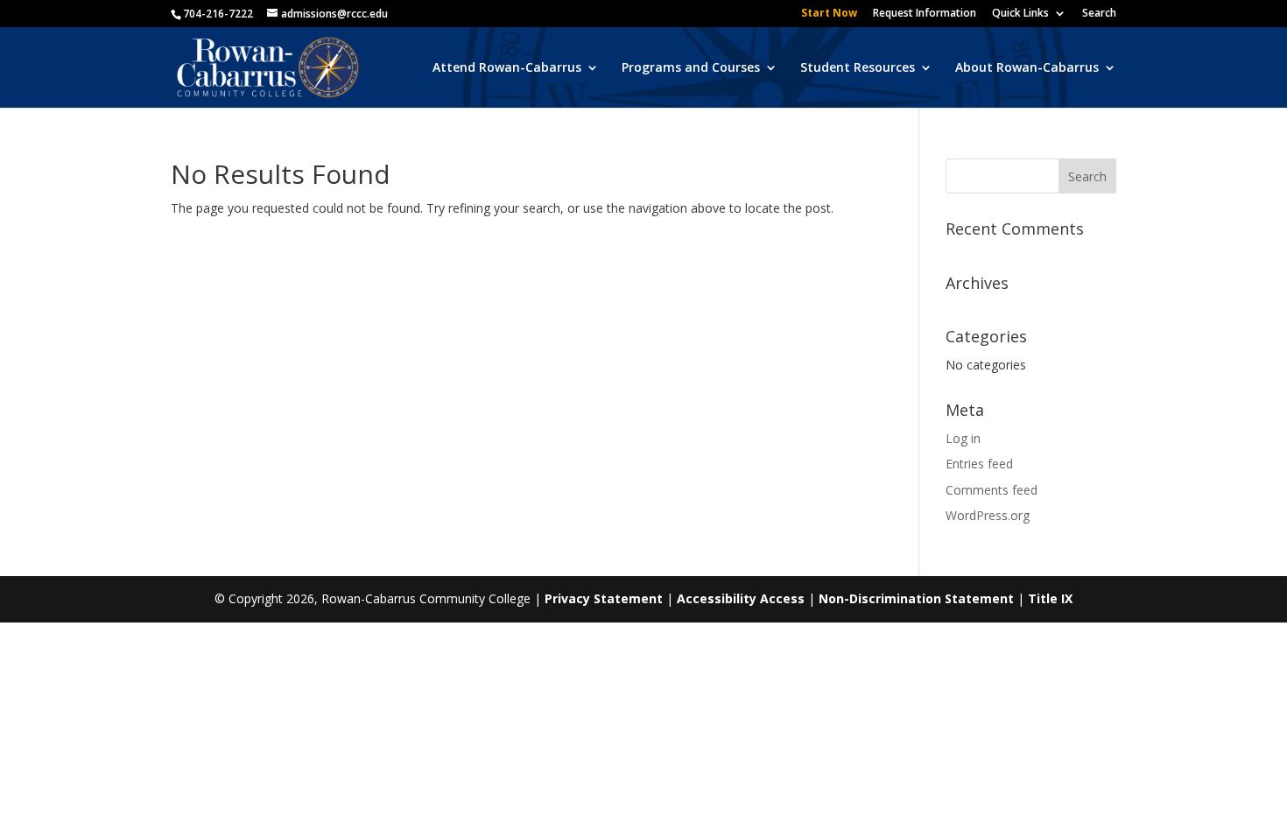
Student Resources (857, 68)
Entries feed (979, 463)
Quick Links (1020, 14)
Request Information (924, 14)
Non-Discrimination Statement (916, 598)
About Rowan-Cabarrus (1027, 68)
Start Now (829, 14)
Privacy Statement (604, 598)
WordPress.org (988, 515)
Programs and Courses (691, 68)
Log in (963, 438)
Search (1099, 14)
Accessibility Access (741, 598)
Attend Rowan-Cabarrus (507, 68)
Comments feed (991, 490)
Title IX (1050, 598)
